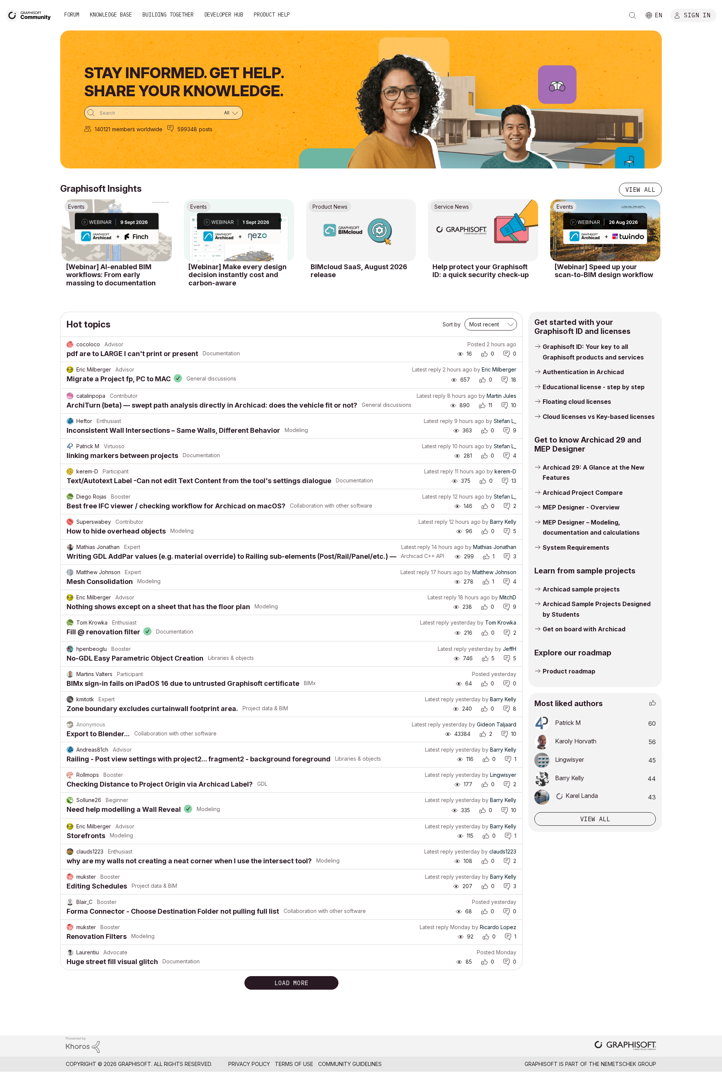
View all (640, 189)
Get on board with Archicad (584, 629)
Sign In (697, 14)
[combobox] (163, 113)
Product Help (272, 14)
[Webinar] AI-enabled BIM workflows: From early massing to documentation (111, 275)
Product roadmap (569, 671)
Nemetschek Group (628, 1064)
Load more (291, 983)
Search (632, 15)
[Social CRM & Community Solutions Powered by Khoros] (83, 1044)
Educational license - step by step (594, 387)
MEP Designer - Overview (581, 507)
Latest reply (426, 369)
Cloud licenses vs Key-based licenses (599, 416)
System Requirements (576, 547)
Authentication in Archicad (583, 372)
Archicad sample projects (581, 589)
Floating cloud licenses (577, 401)
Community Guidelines (350, 1064)
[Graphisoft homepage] (625, 1046)
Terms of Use (294, 1064)
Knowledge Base (111, 14)
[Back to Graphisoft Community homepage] (31, 14)
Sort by (452, 324)
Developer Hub (223, 14)
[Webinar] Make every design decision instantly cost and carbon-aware (237, 275)
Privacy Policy (249, 1064)
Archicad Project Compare (583, 492)
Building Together (168, 14)
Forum (71, 14)
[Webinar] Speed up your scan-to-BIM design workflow (604, 271)
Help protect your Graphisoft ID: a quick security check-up (480, 271)
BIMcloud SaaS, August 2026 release (359, 271)
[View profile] (70, 344)
